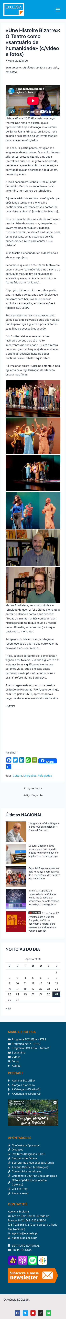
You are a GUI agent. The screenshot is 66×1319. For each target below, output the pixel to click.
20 (40, 988)
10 (17, 983)
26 (33, 994)
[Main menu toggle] (58, 9)
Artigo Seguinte (33, 795)
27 (40, 994)
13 (40, 983)
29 (56, 994)
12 (33, 983)
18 (25, 988)
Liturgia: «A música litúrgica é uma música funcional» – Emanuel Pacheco (43, 827)
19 (33, 988)
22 (56, 988)
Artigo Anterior (33, 788)
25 (25, 994)
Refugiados (45, 775)
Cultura (17, 775)
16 (9, 988)
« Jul (8, 1008)
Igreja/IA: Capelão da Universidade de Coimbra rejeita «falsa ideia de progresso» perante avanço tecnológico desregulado (43, 897)
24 (17, 994)
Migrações (29, 775)
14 (48, 983)
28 (48, 994)
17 (17, 988)
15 (56, 983)
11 (25, 983)
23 (9, 994)
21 (48, 988)
